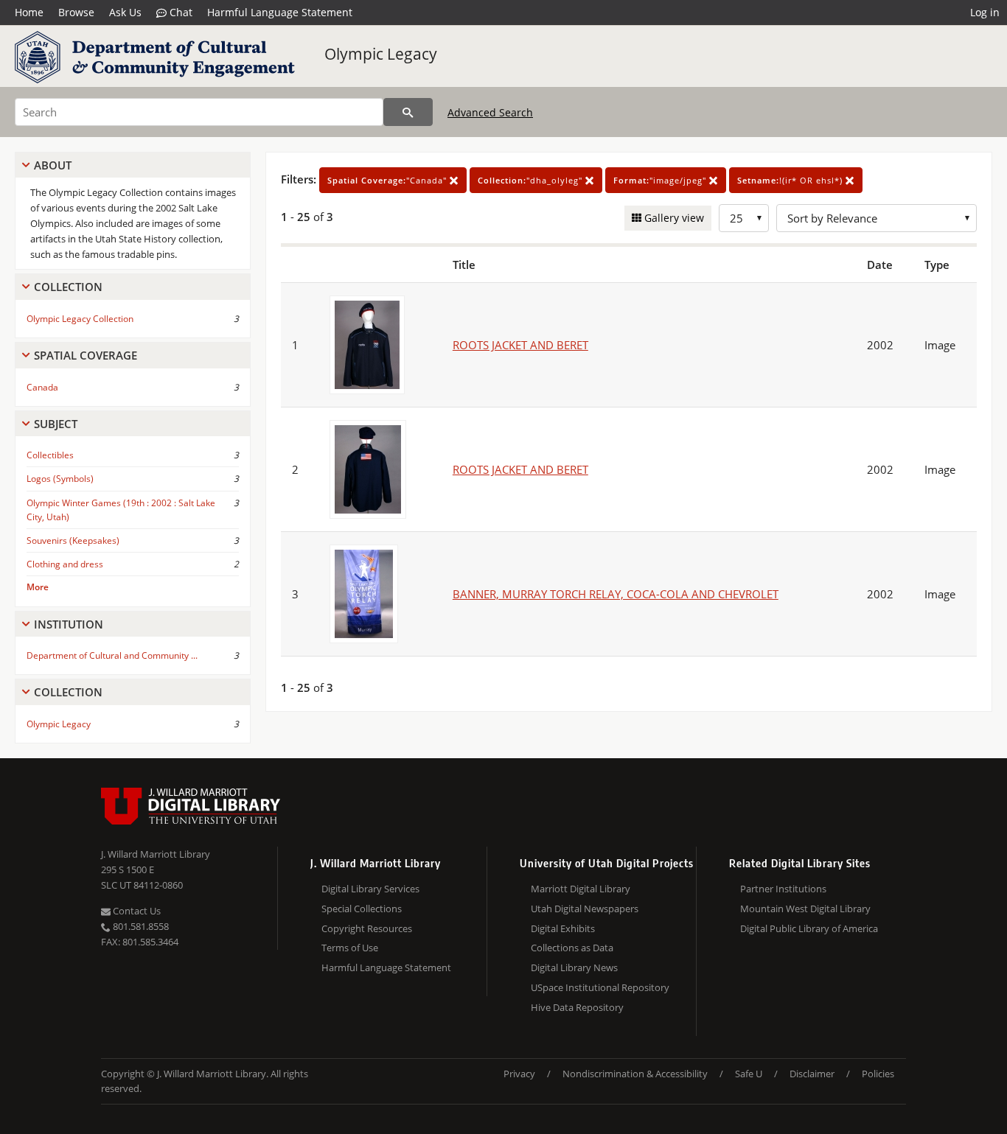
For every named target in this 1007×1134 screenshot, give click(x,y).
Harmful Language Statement (279, 12)
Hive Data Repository (577, 1007)
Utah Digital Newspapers (584, 908)
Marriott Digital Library (580, 888)
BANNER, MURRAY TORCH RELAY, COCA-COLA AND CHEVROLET (615, 594)
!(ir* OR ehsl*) (791, 180)
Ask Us (125, 12)
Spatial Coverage (85, 355)
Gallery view (672, 218)
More (38, 587)
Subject (55, 423)
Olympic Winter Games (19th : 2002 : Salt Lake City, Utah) (121, 510)
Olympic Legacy (380, 53)
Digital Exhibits (563, 928)
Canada (42, 387)
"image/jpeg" (661, 180)
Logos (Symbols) (60, 478)
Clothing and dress (65, 564)
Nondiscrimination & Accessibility (635, 1073)
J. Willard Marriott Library (155, 854)
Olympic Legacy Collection (80, 318)
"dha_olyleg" (531, 180)
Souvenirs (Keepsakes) (73, 540)
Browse (76, 12)
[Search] (408, 112)
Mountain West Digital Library (805, 908)
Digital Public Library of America (809, 928)
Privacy (519, 1073)
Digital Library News (574, 967)
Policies (878, 1073)
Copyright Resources (366, 928)
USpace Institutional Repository (600, 987)
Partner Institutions (783, 888)
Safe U (748, 1073)
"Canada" (388, 180)
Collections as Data (572, 947)
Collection (68, 286)
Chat (179, 12)
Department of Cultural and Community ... (112, 655)
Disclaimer (812, 1073)
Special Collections (361, 908)
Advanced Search (490, 112)
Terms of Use (349, 947)
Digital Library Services (370, 888)
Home (29, 12)
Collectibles (50, 455)
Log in (985, 12)
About (53, 165)
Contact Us (136, 910)
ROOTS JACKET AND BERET (520, 344)
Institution (68, 624)
